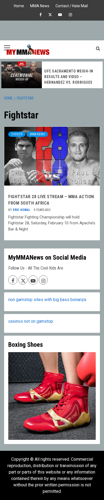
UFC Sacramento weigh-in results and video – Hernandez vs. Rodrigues (68, 76)
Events (16, 134)
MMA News (39, 5)
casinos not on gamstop (30, 321)
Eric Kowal (22, 210)
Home (19, 5)
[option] (52, 74)
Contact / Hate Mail (71, 5)
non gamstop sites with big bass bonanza (47, 299)
